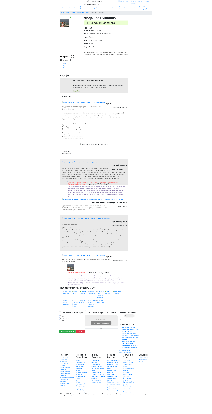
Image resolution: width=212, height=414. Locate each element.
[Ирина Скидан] (84, 301)
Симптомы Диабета (83, 8)
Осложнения (96, 364)
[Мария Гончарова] (92, 292)
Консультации (143, 358)
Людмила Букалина (77, 184)
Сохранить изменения (67, 331)
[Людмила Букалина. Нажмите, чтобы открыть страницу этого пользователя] (92, 182)
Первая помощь (112, 388)
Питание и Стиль (122, 8)
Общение (135, 7)
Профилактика (112, 376)
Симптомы (110, 374)
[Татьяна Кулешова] (84, 292)
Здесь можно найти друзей (80, 12)
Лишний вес (127, 386)
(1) (70, 60)
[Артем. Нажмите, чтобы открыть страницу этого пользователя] (83, 102)
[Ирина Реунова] (67, 66)
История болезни (81, 372)
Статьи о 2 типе (112, 364)
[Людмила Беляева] (67, 292)
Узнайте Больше (110, 8)
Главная (63, 7)
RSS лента (79, 380)
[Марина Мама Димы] (100, 301)
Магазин (133, 3)
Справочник (111, 386)
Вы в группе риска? (113, 360)
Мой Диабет (145, 8)
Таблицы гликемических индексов (128, 374)
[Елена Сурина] (76, 292)
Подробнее (76, 91)
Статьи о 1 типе (112, 362)
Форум (69, 7)
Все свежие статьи (125, 350)
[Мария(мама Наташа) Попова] (76, 303)
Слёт (140, 7)
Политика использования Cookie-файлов (65, 371)
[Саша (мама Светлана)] (67, 302)
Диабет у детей (97, 366)
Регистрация (138, 1)
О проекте (146, 1)
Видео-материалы (129, 392)
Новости (76, 7)
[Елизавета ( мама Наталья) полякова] (92, 303)
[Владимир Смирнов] (117, 292)
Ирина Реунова (119, 165)
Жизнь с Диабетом (97, 8)
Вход (132, 1)
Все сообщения (129, 316)
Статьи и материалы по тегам (80, 376)
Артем (109, 103)
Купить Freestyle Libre (129, 327)
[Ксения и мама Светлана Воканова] (100, 294)
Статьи (78, 370)
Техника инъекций (113, 390)
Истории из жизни (98, 374)
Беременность (96, 372)
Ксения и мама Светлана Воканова (109, 203)
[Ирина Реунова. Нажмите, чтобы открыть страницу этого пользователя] (86, 162)
